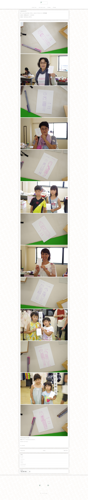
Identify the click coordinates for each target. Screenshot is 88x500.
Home (44, 450)
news (49, 7)
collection (42, 7)
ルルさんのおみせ (23, 464)
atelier (34, 7)
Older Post (66, 450)
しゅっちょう (22, 459)
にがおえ (21, 462)
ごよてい (21, 457)
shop (54, 7)
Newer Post (22, 450)
